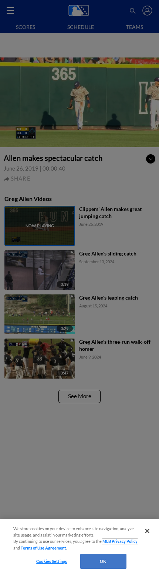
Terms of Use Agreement (43, 547)
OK (103, 561)
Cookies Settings (51, 561)
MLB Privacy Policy (120, 541)
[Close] (147, 531)
